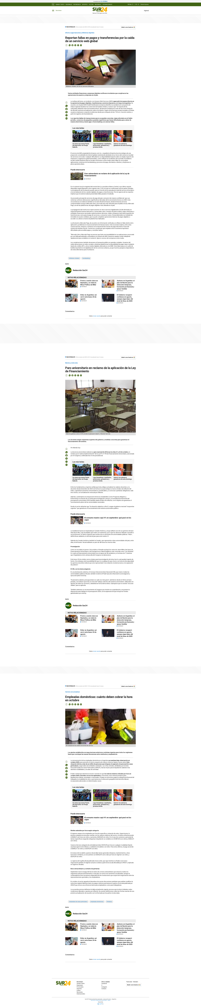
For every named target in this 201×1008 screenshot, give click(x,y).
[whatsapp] (70, 45)
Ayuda (109, 1000)
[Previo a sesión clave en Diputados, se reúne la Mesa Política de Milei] (71, 283)
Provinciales (77, 4)
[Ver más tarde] (66, 45)
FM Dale (130, 4)
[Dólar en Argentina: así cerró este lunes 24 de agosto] (71, 298)
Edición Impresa (145, 4)
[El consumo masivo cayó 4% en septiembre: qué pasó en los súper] (77, 520)
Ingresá (146, 10)
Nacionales (98, 4)
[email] (78, 45)
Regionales (69, 4)
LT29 (136, 4)
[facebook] (72, 45)
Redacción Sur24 (80, 270)
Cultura (91, 4)
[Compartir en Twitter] (75, 45)
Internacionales (107, 4)
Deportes (85, 4)
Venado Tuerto (60, 4)
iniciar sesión (96, 316)
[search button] (53, 4)
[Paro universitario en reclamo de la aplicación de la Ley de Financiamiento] (77, 176)
